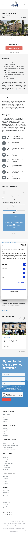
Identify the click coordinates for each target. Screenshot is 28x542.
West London (6, 495)
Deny (14, 295)
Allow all (14, 287)
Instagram (6, 514)
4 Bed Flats (5, 483)
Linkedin (11, 514)
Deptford (5, 428)
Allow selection (14, 291)
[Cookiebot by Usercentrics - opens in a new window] (20, 245)
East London (5, 494)
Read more (18, 89)
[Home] (14, 4)
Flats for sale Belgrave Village (9, 443)
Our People (6, 459)
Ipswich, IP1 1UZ (6, 16)
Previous (21, 318)
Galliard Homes (14, 528)
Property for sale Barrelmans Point (10, 445)
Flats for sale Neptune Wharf (9, 442)
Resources (15, 531)
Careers (5, 461)
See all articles (22, 351)
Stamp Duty (5, 504)
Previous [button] (2, 28)
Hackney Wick (6, 430)
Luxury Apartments (7, 414)
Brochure (15, 38)
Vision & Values (7, 456)
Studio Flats (5, 476)
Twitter (9, 514)
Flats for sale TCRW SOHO (9, 449)
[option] (14, 28)
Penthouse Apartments (8, 417)
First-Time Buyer (6, 502)
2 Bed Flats (5, 480)
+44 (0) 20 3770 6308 (3, 4)
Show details (21, 282)
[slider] (3, 198)
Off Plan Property (6, 508)
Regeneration (6, 467)
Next (24, 318)
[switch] (24, 269)
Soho (4, 431)
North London (6, 490)
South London (6, 492)
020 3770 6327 (16, 52)
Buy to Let (5, 421)
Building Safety (6, 458)
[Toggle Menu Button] (25, 4)
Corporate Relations (8, 463)
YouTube (7, 514)
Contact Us (5, 469)
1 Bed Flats (5, 478)
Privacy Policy (21, 528)
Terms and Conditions (7, 530)
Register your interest (14, 48)
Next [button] (25, 28)
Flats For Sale (6, 416)
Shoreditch (5, 435)
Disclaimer (14, 234)
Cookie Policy (15, 530)
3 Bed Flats (5, 481)
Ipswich (4, 433)
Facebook (4, 514)
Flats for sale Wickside (8, 447)
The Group (5, 465)
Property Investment (7, 506)
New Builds (5, 419)
